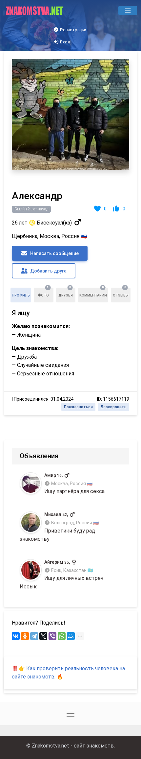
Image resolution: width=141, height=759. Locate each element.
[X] (43, 636)
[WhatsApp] (62, 636)
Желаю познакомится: (41, 326)
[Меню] (127, 10)
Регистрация (73, 29)
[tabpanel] (70, 233)
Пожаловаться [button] (78, 407)
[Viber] (52, 636)
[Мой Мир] (71, 636)
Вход (64, 41)
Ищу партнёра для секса (74, 484)
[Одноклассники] (25, 636)
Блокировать (114, 407)
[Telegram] (34, 636)
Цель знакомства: (35, 348)
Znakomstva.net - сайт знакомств (73, 746)
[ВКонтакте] (16, 636)
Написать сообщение (54, 253)
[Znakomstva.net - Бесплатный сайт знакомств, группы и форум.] (35, 10)
